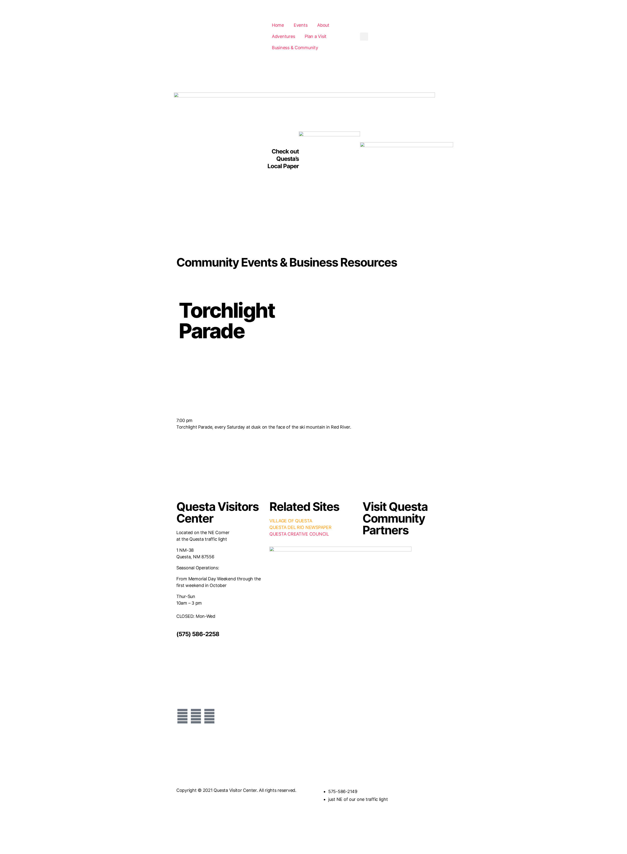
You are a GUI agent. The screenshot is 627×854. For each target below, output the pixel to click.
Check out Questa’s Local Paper (283, 159)
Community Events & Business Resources (286, 262)
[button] (364, 37)
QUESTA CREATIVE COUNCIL (299, 534)
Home (278, 25)
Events (300, 25)
